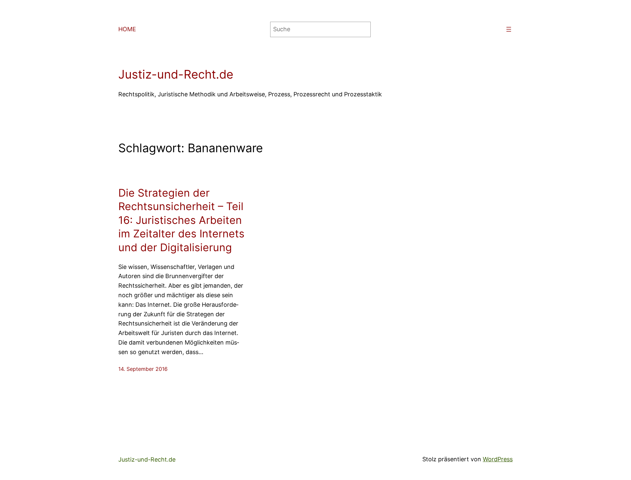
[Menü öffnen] (509, 29)
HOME (127, 29)
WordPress (498, 459)
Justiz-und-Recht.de (175, 74)
